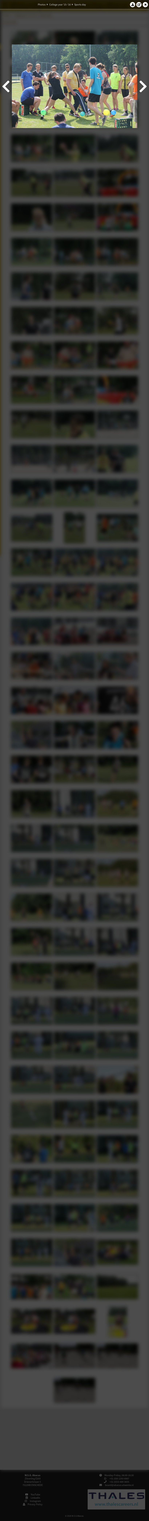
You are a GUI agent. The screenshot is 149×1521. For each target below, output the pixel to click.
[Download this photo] (132, 4)
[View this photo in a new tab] (139, 4)
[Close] (145, 4)
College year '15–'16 (60, 4)
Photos (42, 4)
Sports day (80, 4)
